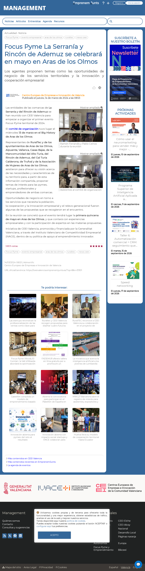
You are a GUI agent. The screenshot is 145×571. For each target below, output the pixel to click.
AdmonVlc (28, 262)
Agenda (47, 21)
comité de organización (24, 128)
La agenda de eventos (19, 465)
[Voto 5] (102, 246)
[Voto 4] (99, 246)
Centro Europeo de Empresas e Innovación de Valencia (53, 95)
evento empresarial (31, 37)
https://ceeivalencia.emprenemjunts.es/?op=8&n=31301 (54, 270)
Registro (119, 3)
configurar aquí (44, 526)
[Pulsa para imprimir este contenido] (99, 87)
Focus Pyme (12, 37)
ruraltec (69, 37)
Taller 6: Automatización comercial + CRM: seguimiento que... (125, 240)
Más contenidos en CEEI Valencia (25, 458)
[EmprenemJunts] (86, 3)
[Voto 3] (96, 246)
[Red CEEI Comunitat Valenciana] (119, 491)
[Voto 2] (93, 246)
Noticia (22, 33)
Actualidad (11, 33)
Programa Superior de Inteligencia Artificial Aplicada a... (125, 192)
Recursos (59, 21)
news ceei (81, 37)
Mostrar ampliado (90, 107)
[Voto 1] (91, 246)
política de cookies (76, 521)
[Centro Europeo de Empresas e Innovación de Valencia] (13, 96)
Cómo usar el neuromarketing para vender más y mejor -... (125, 144)
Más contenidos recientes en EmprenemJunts (32, 462)
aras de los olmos (53, 37)
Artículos (21, 21)
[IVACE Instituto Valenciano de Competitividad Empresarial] (47, 488)
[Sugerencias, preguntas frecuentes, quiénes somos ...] (103, 3)
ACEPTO (54, 535)
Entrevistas (34, 21)
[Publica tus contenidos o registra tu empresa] (108, 3)
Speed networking (125, 284)
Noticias (9, 21)
